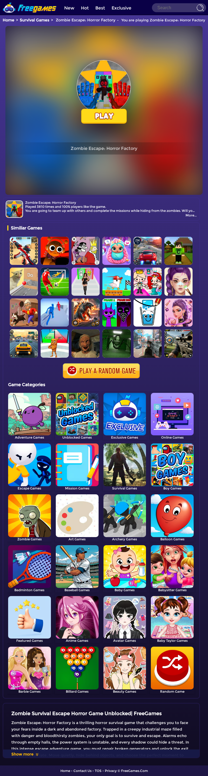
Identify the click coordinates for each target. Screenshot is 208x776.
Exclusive (121, 8)
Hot (85, 8)
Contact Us (82, 771)
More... (191, 215)
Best (100, 8)
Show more (22, 754)
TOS (98, 771)
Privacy (111, 771)
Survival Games (34, 20)
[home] (30, 2)
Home (8, 20)
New (69, 8)
